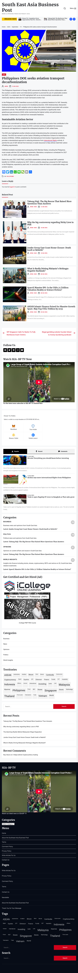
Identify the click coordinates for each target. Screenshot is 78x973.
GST (59, 679)
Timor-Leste (20, 695)
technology (69, 689)
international (33, 683)
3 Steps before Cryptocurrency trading (25, 755)
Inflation (19, 683)
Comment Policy (7, 846)
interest (25, 683)
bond (37, 674)
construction (59, 674)
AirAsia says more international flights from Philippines (49, 478)
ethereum (39, 679)
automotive (17, 674)
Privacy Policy (6, 851)
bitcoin (31, 675)
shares (40, 689)
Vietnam (43, 696)
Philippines (10, 176)
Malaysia (64, 684)
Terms (4, 842)
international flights (50, 140)
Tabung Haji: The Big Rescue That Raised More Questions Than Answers (49, 202)
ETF (32, 679)
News (4, 74)
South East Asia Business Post (30, 7)
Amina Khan (33, 206)
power (29, 689)
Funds (53, 679)
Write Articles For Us (8, 855)
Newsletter (5, 897)
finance (46, 679)
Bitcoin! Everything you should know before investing (48, 458)
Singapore (51, 690)
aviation (24, 674)
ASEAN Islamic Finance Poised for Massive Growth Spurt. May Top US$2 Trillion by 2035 (51, 307)
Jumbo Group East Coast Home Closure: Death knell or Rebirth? (57, 19)
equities (26, 679)
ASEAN (7, 675)
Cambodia (50, 675)
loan (55, 683)
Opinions (6, 649)
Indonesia (9, 684)
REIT (34, 689)
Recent (40, 451)
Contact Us (5, 860)
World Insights (8, 660)
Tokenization (28, 695)
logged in (12, 187)
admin (6, 86)
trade (34, 695)
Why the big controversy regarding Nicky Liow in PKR (32, 19)
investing (42, 684)
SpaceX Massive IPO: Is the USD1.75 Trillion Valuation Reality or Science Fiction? (47, 288)
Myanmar (7, 689)
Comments (63, 451)
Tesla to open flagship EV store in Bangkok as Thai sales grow (50, 497)
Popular (16, 451)
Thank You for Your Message (11, 908)
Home (4, 833)
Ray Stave (6, 755)
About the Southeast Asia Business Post (15, 838)
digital (19, 679)
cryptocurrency (10, 680)
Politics (5, 655)
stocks (61, 689)
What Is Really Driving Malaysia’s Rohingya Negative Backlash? (47, 269)
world (51, 695)
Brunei (42, 674)
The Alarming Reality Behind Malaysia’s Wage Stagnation (22, 732)
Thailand (9, 696)
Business (6, 639)
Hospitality (65, 679)
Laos (50, 683)
